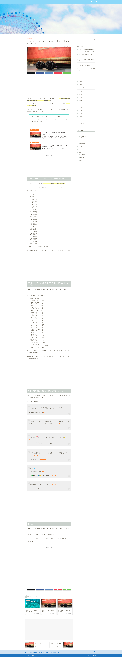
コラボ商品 (82, 143)
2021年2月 (81, 113)
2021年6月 (81, 100)
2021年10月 (81, 87)
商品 (80, 141)
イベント (81, 134)
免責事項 (33, 655)
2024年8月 (81, 81)
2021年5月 (81, 103)
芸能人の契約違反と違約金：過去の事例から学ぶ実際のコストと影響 (87, 55)
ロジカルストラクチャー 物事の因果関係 (87, 69)
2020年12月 (81, 119)
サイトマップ (28, 655)
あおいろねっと (28, 2)
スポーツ (82, 157)
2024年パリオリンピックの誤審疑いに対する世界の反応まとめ (86, 65)
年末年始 (82, 137)
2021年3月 (81, 110)
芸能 (80, 152)
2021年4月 (81, 107)
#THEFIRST (60, 423)
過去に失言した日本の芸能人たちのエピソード (87, 60)
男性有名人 (81, 149)
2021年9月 (81, 91)
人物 (81, 160)
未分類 (80, 146)
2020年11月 (81, 123)
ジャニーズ (82, 155)
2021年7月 (81, 97)
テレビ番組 (82, 158)
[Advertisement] (49, 87)
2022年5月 (81, 84)
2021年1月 (81, 116)
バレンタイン (83, 136)
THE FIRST (29, 38)
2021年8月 (81, 94)
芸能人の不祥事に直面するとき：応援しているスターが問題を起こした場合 (87, 50)
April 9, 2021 (46, 412)
